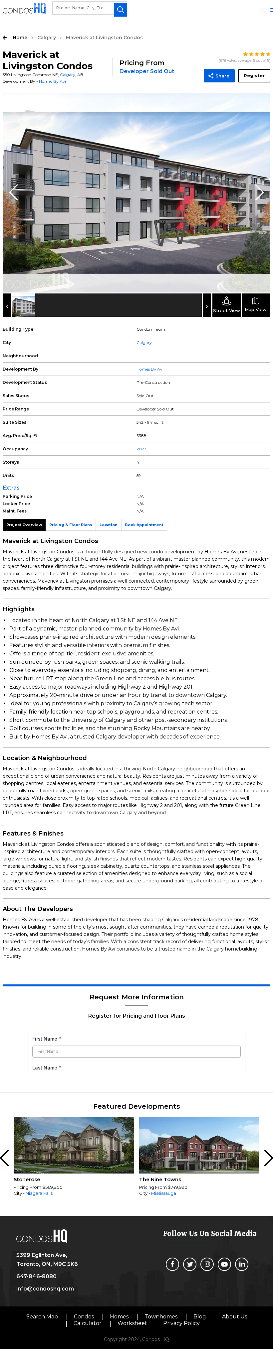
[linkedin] (241, 1264)
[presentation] (5, 1158)
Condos (84, 1316)
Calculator (88, 1323)
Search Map (42, 1316)
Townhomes (160, 1316)
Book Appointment (144, 524)
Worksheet (132, 1323)
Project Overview (24, 524)
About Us (234, 1316)
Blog (199, 1316)
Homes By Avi (52, 81)
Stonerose (27, 1179)
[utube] (224, 1264)
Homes (119, 1316)
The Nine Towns (160, 1179)
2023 (141, 448)
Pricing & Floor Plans (70, 524)
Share (222, 75)
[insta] (207, 1264)
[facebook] (172, 1264)
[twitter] (189, 1264)
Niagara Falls (39, 1193)
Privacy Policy (181, 1323)
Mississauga (163, 1193)
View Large (260, 103)
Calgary (46, 38)
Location (109, 524)
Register (254, 75)
